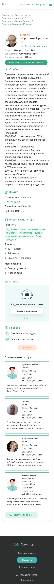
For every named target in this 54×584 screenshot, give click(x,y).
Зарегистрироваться (27, 311)
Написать (27, 560)
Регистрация (40, 4)
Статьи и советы (27, 567)
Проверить (27, 348)
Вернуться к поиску (23, 515)
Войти (30, 4)
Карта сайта (27, 580)
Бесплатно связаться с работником (26, 62)
